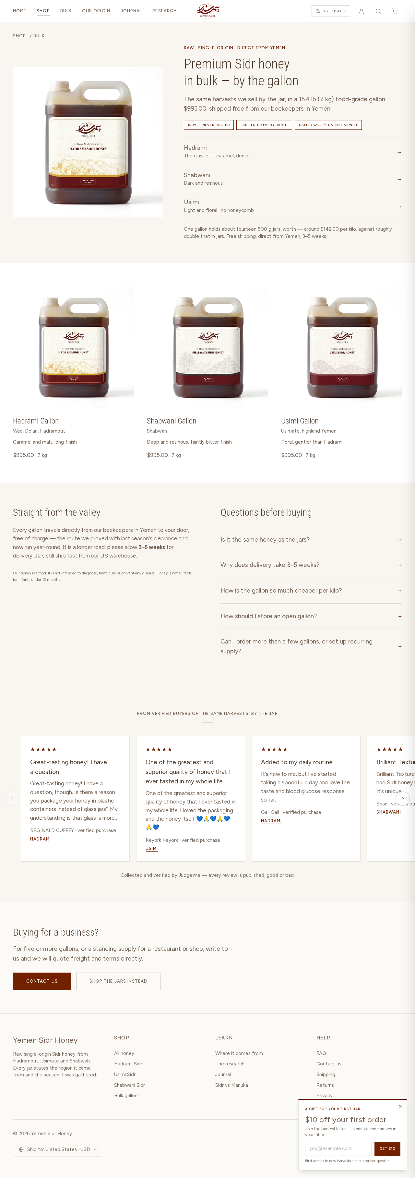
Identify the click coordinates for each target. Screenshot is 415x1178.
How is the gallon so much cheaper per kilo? (311, 590)
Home (19, 10)
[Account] (361, 11)
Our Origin (96, 10)
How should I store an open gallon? (311, 616)
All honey (124, 1053)
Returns (325, 1085)
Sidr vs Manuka (231, 1085)
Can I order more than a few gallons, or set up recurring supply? (311, 646)
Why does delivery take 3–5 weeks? (311, 565)
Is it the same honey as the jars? (311, 539)
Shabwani (388, 812)
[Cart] (395, 11)
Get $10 (387, 1149)
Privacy (324, 1095)
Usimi (152, 848)
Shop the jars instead (118, 981)
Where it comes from (239, 1053)
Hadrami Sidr (128, 1064)
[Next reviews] (403, 798)
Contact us (42, 981)
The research (229, 1064)
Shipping (325, 1074)
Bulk (66, 10)
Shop (43, 10)
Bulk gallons (127, 1095)
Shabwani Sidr (129, 1085)
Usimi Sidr (125, 1074)
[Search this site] (378, 11)
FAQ (321, 1053)
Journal (131, 10)
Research (164, 10)
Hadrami (40, 839)
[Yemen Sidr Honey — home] (207, 11)
